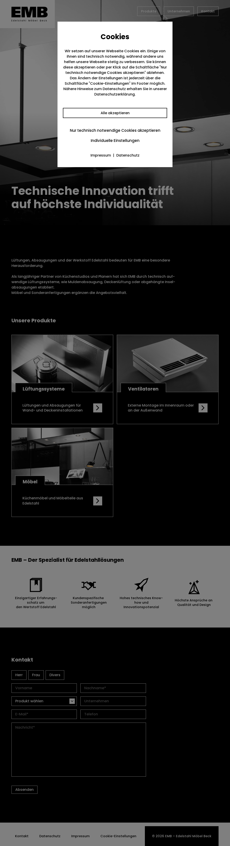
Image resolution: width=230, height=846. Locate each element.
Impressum (101, 155)
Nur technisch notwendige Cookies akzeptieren (115, 130)
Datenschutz (127, 155)
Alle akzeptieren (115, 113)
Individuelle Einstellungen (115, 140)
